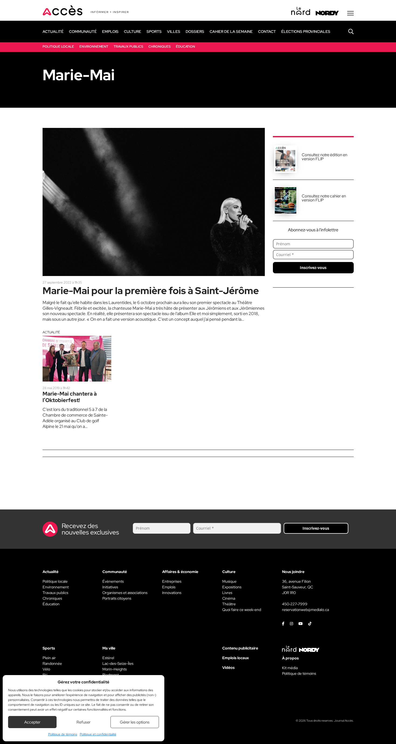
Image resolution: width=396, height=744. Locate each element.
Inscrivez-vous (313, 267)
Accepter (32, 722)
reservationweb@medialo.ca (305, 609)
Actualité (51, 332)
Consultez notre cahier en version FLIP (324, 198)
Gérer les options (135, 722)
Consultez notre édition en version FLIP (324, 157)
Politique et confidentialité (98, 734)
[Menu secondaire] (350, 13)
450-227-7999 (294, 604)
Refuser (84, 722)
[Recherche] (347, 31)
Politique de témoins (62, 734)
